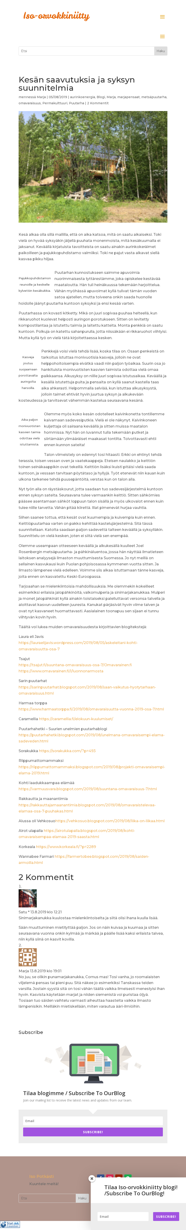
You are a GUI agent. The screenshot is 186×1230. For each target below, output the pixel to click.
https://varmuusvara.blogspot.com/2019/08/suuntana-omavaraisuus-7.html (88, 789)
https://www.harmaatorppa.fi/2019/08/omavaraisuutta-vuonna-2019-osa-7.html (91, 709)
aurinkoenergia (82, 97)
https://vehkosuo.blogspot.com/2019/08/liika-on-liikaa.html (110, 821)
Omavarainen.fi (118, 665)
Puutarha (76, 103)
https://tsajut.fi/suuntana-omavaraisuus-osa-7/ (61, 665)
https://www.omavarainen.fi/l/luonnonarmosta (61, 671)
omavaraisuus (30, 103)
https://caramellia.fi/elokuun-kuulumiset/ (76, 719)
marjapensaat (128, 97)
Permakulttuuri (54, 103)
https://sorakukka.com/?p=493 (67, 751)
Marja (41, 97)
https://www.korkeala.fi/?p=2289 (66, 847)
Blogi (101, 97)
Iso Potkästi (41, 1176)
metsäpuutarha (153, 97)
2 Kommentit (98, 103)
